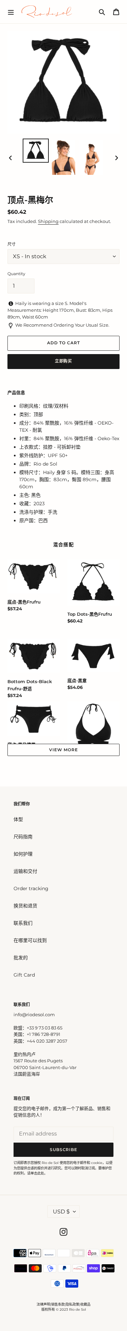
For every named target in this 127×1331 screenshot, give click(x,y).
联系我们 (23, 923)
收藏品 (85, 1304)
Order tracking (31, 888)
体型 (18, 819)
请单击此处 (35, 1173)
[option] (36, 150)
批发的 (21, 958)
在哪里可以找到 (30, 940)
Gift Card (24, 975)
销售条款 (58, 1304)
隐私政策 (72, 1304)
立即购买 (63, 361)
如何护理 (23, 854)
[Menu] (11, 11)
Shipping (48, 221)
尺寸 (11, 244)
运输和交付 (25, 871)
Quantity (16, 273)
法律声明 (43, 1304)
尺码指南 (23, 837)
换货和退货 (25, 906)
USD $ (61, 1211)
